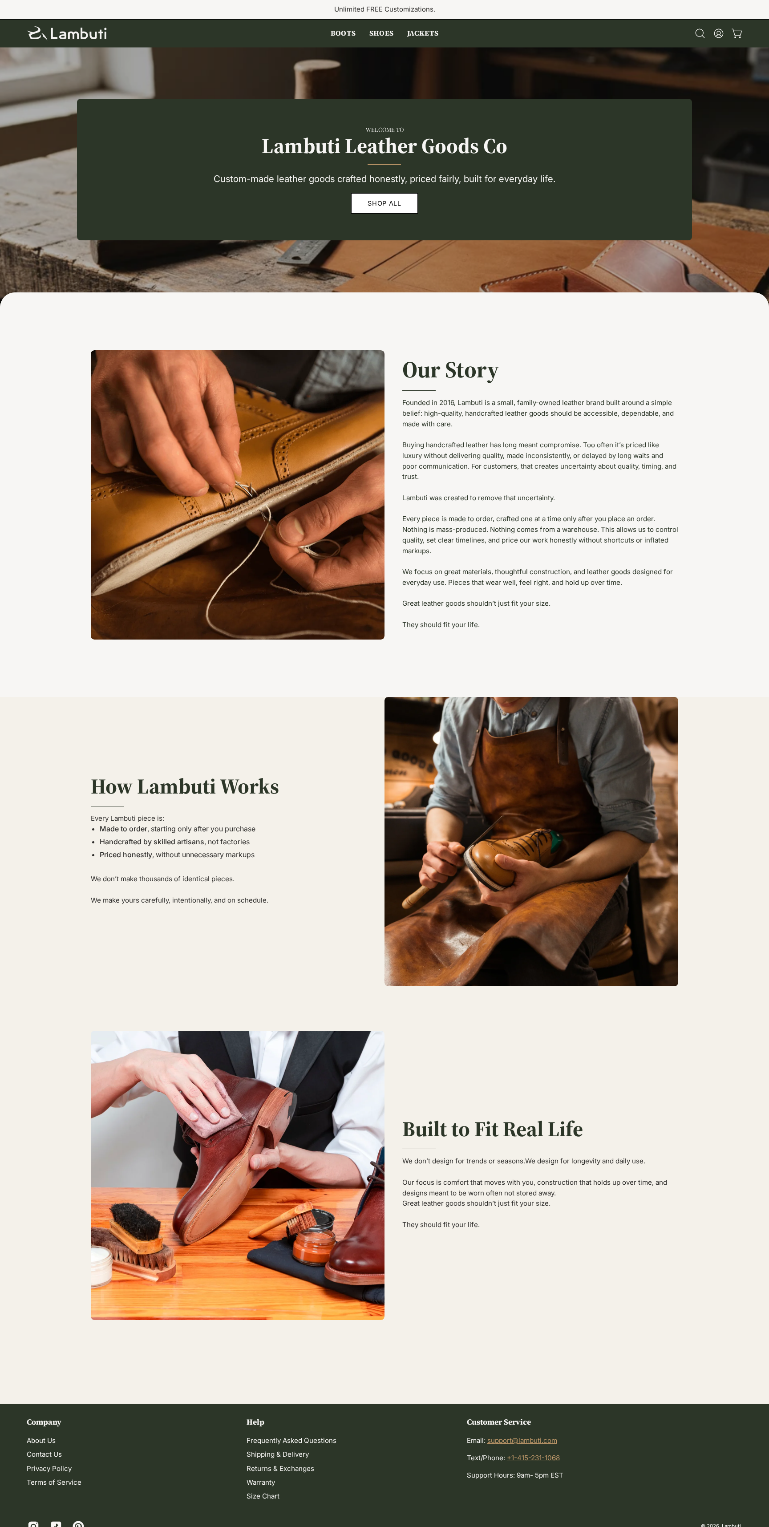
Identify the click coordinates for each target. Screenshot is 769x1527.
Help (255, 1422)
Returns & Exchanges (280, 1468)
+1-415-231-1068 (533, 1458)
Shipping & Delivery (278, 1454)
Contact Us (44, 1454)
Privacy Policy (49, 1468)
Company (44, 1422)
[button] (343, 33)
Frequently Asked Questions (291, 1440)
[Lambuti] (67, 33)
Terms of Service (54, 1482)
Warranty (261, 1482)
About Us (41, 1440)
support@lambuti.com (522, 1440)
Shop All (384, 203)
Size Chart (263, 1496)
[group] (384, 9)
